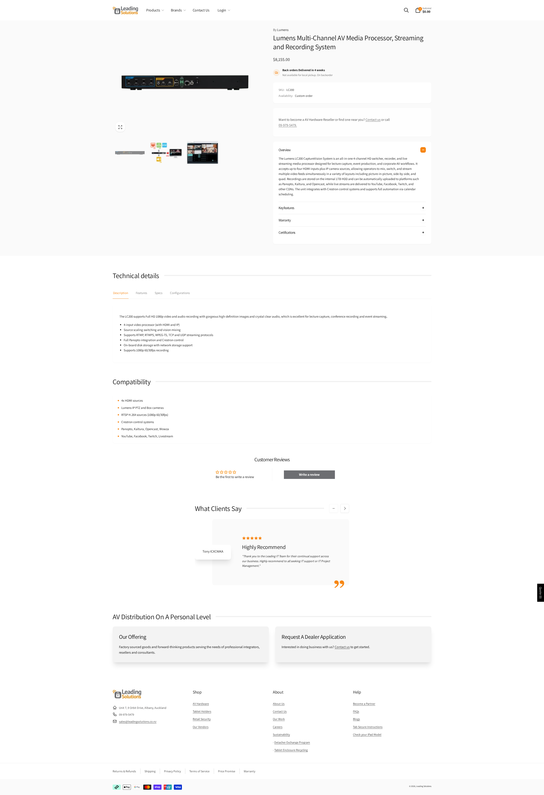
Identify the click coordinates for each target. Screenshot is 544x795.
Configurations (180, 293)
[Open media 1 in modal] (184, 81)
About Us (279, 704)
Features (141, 293)
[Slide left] (333, 508)
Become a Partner (364, 704)
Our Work (279, 719)
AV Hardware (201, 704)
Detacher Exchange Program (292, 742)
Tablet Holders (202, 711)
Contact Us (280, 711)
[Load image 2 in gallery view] (166, 152)
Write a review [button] (309, 474)
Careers (277, 727)
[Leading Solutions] (127, 697)
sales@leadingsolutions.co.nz (137, 721)
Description (120, 293)
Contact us (373, 119)
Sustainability (281, 734)
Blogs (356, 719)
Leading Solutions (423, 786)
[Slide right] (344, 508)
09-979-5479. (288, 125)
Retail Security (202, 719)
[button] (154, 10)
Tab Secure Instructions (367, 727)
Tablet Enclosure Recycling (291, 750)
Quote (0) (541, 593)
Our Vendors (200, 727)
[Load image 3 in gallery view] (202, 152)
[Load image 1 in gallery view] (129, 152)
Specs (158, 293)
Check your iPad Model (367, 734)
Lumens (281, 30)
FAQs (356, 711)
